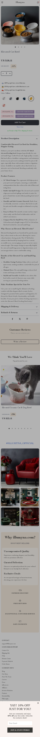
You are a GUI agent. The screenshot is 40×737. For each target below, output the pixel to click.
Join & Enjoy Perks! (20, 730)
